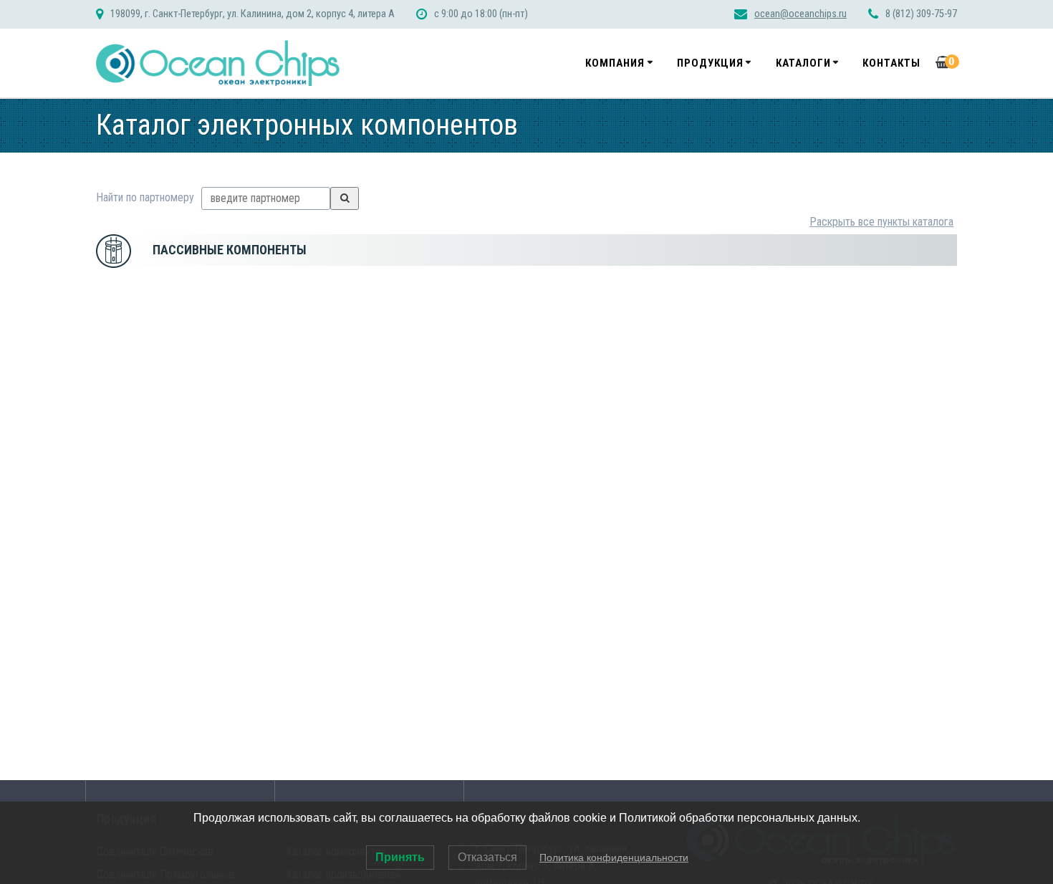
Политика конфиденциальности (613, 857)
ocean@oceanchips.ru (800, 14)
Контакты (891, 63)
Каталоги (803, 63)
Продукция (710, 63)
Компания (615, 63)
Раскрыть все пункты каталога (881, 222)
